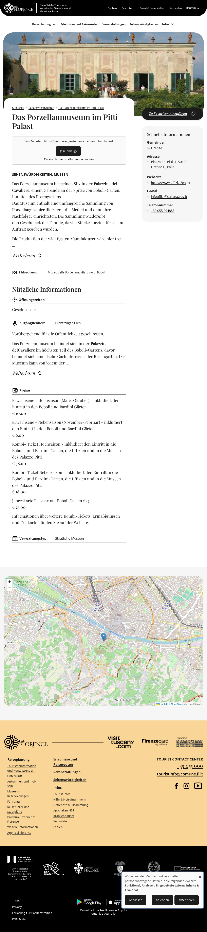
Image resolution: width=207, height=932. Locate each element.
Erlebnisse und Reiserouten (65, 762)
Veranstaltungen (67, 772)
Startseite (18, 108)
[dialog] (162, 890)
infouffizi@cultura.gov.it (169, 196)
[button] (103, 637)
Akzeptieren (186, 900)
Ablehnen (162, 900)
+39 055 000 (190, 765)
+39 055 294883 (162, 211)
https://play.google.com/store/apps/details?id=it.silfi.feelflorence (89, 902)
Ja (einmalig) (68, 151)
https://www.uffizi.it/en (168, 182)
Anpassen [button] (135, 900)
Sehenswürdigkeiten (41, 108)
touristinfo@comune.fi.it (180, 774)
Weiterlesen (23, 255)
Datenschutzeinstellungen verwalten (69, 159)
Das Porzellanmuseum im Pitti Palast (81, 108)
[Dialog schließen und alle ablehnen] (200, 874)
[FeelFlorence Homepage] (20, 8)
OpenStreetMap (179, 704)
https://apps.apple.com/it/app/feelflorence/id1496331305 (119, 902)
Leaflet (163, 704)
